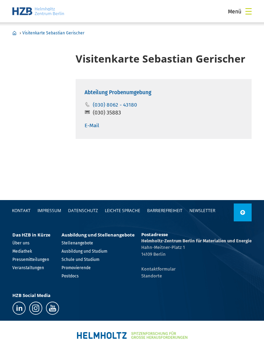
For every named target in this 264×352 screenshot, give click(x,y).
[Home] (38, 11)
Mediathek (22, 251)
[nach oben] (243, 212)
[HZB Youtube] (52, 308)
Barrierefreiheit (165, 210)
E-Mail (92, 125)
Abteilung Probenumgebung (118, 92)
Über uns (21, 243)
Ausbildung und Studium (84, 251)
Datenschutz (83, 210)
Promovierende (76, 267)
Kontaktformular (158, 269)
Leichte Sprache (122, 210)
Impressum (49, 210)
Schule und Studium (80, 259)
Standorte (151, 275)
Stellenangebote (77, 243)
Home (14, 33)
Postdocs (70, 276)
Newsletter (202, 210)
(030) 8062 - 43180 (115, 105)
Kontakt (21, 210)
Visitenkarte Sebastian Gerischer (53, 33)
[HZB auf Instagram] (35, 308)
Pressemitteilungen (30, 259)
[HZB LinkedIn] (19, 308)
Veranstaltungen (28, 267)
